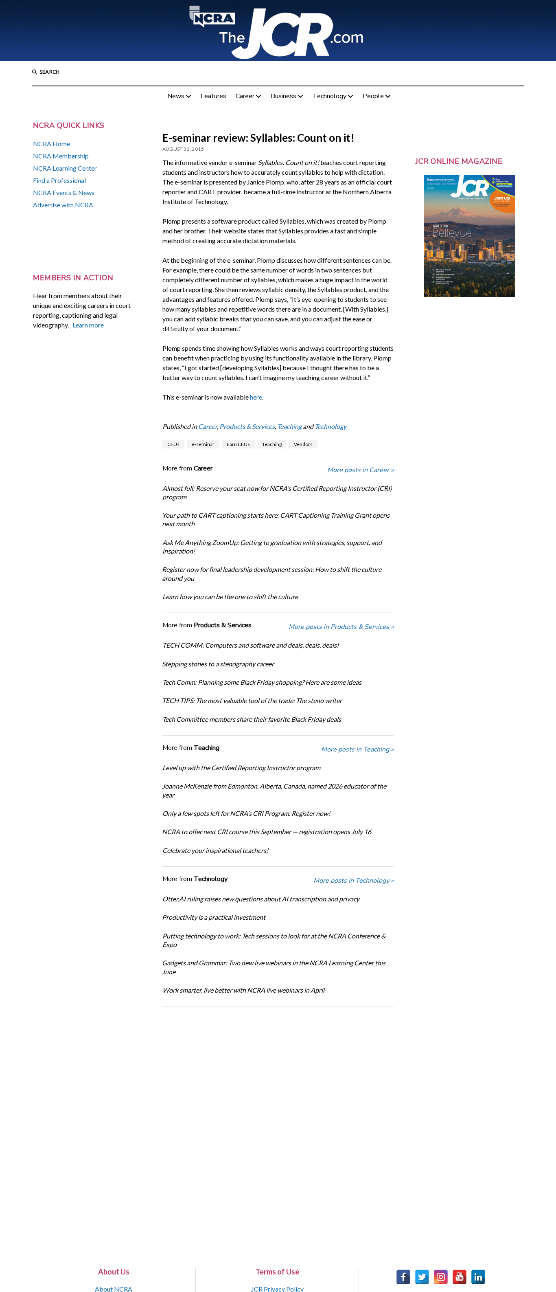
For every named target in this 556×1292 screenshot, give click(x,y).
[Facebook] (403, 1277)
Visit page (278, 30)
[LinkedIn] (478, 1277)
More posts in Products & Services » (341, 626)
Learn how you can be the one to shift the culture (230, 596)
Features (213, 96)
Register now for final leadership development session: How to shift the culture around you (271, 573)
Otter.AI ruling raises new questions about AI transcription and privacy (260, 899)
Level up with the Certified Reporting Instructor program (241, 767)
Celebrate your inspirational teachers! (215, 850)
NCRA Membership (61, 156)
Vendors (303, 444)
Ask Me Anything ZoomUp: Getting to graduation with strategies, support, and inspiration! (272, 546)
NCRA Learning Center (65, 168)
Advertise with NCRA (63, 205)
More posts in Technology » (353, 880)
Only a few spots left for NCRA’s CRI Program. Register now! (246, 813)
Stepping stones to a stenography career (218, 664)
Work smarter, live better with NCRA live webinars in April (243, 990)
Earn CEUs (238, 444)
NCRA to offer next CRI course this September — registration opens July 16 (266, 831)
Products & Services (247, 426)
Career (245, 96)
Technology (329, 96)
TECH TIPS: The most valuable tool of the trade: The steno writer (252, 700)
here (256, 397)
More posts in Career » (360, 470)
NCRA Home (51, 143)
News (175, 96)
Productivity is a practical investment (213, 917)
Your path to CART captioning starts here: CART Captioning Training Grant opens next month (276, 519)
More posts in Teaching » (357, 749)
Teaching (289, 426)
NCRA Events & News (63, 192)
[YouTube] (459, 1277)
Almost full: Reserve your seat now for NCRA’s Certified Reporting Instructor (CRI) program (277, 492)
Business (283, 96)
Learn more (88, 325)
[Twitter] (422, 1277)
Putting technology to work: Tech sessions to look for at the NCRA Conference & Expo (273, 940)
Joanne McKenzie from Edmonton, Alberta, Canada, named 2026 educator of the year (274, 790)
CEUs (173, 444)
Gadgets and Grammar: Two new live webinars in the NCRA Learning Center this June (273, 967)
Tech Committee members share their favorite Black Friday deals (251, 719)
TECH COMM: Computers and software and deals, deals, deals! (250, 645)
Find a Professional (59, 180)
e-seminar (203, 444)
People (373, 96)
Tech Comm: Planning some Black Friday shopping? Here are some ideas (261, 682)
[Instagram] (440, 1277)
